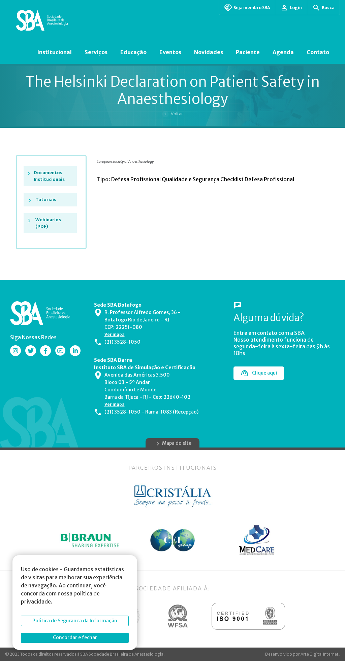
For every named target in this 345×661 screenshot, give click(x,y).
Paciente (248, 52)
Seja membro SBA (251, 7)
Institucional (54, 52)
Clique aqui (264, 373)
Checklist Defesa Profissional (257, 179)
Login (296, 7)
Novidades (208, 52)
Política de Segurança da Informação (74, 621)
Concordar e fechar (75, 637)
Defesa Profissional (136, 179)
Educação (133, 52)
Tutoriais (45, 199)
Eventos (170, 52)
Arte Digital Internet (320, 654)
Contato (318, 52)
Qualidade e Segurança (191, 179)
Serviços (96, 52)
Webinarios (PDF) (48, 223)
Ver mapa (114, 334)
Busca (328, 7)
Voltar (177, 113)
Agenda (283, 52)
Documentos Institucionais (49, 176)
